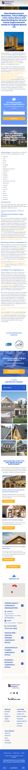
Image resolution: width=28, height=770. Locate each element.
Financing (20, 719)
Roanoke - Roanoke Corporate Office (10, 663)
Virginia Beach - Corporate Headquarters (12, 605)
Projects (8, 735)
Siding (6, 719)
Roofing (7, 711)
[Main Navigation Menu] (24, 3)
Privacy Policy (7, 753)
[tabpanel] (14, 423)
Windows (7, 716)
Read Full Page (8, 501)
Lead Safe (20, 723)
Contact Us (20, 714)
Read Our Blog (12, 566)
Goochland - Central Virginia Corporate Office (11, 638)
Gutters (7, 721)
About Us (7, 733)
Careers (7, 740)
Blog (6, 738)
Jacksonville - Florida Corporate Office (11, 651)
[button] (16, 586)
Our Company (9, 731)
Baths (6, 714)
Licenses (19, 726)
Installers (8, 743)
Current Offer (21, 711)
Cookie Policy (16, 753)
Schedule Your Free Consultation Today (13, 371)
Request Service (22, 721)
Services (8, 709)
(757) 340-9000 (11, 628)
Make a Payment (22, 716)
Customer (20, 709)
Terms (22, 753)
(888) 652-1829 (15, 699)
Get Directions (9, 618)
